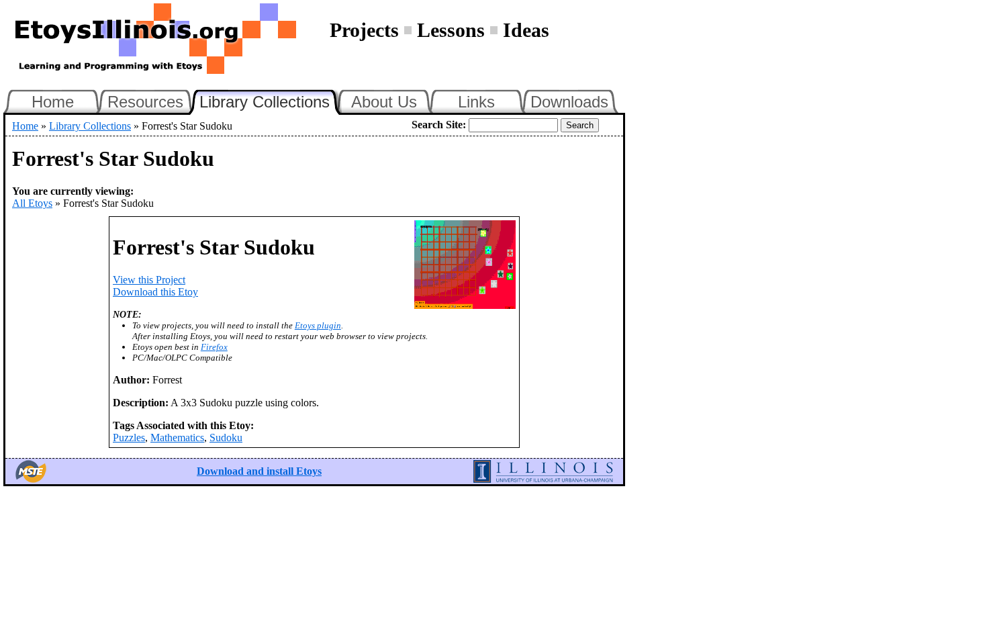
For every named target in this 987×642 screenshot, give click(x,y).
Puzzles (129, 437)
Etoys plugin (318, 325)
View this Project (149, 279)
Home (53, 102)
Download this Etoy (155, 291)
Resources (145, 102)
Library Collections (270, 100)
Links (476, 102)
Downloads (569, 102)
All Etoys (32, 203)
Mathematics (177, 437)
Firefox (214, 347)
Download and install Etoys (259, 471)
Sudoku (225, 437)
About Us (384, 102)
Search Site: (439, 124)
